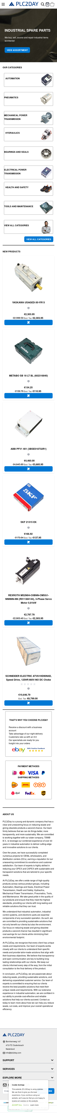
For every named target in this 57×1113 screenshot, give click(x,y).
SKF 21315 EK (29, 522)
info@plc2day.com (13, 1052)
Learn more (34, 1105)
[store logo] (23, 4)
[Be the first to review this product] (28, 684)
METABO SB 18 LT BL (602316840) (28, 375)
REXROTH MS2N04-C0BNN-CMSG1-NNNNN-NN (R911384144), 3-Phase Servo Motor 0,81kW (28, 598)
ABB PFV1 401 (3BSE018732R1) (29, 449)
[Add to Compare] (28, 308)
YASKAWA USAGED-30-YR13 (28, 302)
